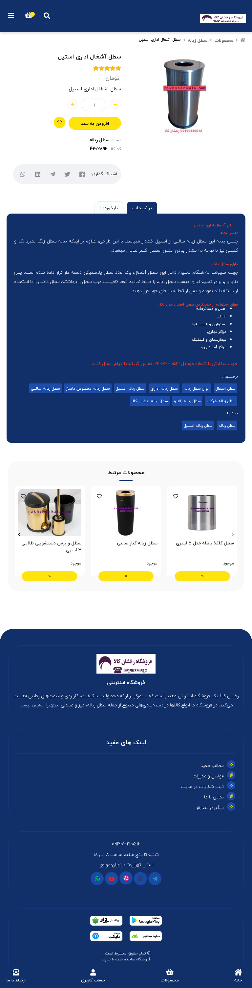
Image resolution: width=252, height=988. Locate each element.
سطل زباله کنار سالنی (137, 543)
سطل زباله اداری (164, 388)
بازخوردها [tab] (109, 208)
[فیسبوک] (140, 878)
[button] (232, 534)
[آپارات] (126, 878)
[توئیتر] (67, 174)
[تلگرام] (52, 174)
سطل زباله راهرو (187, 401)
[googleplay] (145, 920)
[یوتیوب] (111, 878)
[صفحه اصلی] (242, 40)
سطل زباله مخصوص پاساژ (88, 388)
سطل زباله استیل (130, 388)
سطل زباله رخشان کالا (150, 401)
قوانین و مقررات (208, 776)
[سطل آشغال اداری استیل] (126, 664)
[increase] (72, 104)
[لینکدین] (38, 174)
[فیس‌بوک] (82, 174)
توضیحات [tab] (142, 208)
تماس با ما (214, 797)
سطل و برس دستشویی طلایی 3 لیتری (51, 546)
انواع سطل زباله (197, 388)
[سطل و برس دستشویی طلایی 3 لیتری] (49, 512)
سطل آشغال (226, 388)
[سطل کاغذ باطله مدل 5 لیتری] (202, 512)
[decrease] (115, 104)
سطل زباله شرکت (221, 401)
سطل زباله (197, 40)
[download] (145, 936)
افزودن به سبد (95, 123)
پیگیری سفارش (209, 807)
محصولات (223, 40)
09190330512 (126, 843)
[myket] (106, 936)
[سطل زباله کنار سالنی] (126, 512)
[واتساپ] (23, 174)
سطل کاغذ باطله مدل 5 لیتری (205, 543)
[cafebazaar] (106, 920)
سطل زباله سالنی (45, 388)
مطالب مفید (212, 765)
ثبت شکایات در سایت (202, 786)
